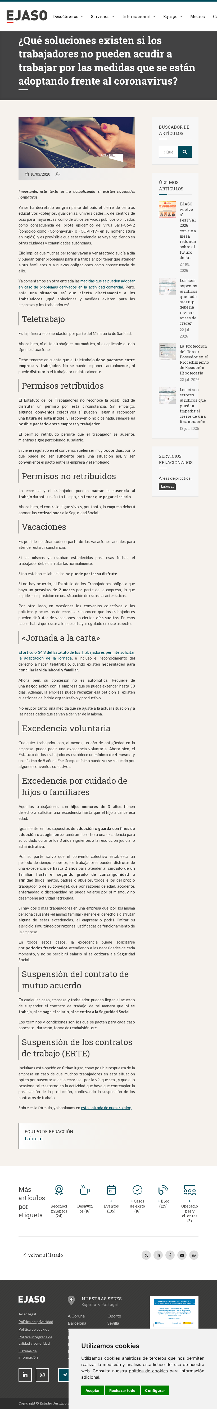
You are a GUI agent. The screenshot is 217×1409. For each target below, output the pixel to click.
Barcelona (77, 1322)
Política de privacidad (36, 1321)
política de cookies (148, 1370)
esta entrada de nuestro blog (106, 1107)
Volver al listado (45, 1255)
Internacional (136, 16)
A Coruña (76, 1315)
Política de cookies (34, 1329)
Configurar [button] (155, 1390)
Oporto (114, 1315)
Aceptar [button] (92, 1390)
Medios (197, 16)
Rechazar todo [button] (122, 1390)
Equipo (170, 16)
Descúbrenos (65, 16)
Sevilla (113, 1322)
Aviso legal (27, 1314)
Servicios (100, 16)
